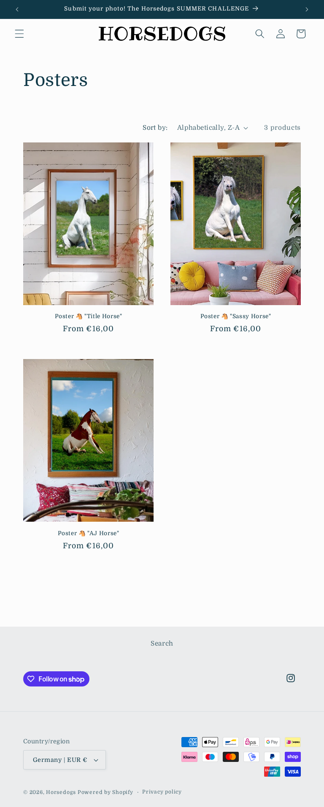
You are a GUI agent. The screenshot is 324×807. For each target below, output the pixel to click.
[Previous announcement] (17, 9)
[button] (19, 34)
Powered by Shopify (105, 792)
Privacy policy (162, 792)
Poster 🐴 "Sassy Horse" (235, 316)
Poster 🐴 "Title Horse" (88, 316)
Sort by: (155, 127)
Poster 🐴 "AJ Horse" (88, 533)
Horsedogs (61, 792)
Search (162, 643)
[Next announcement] (306, 9)
